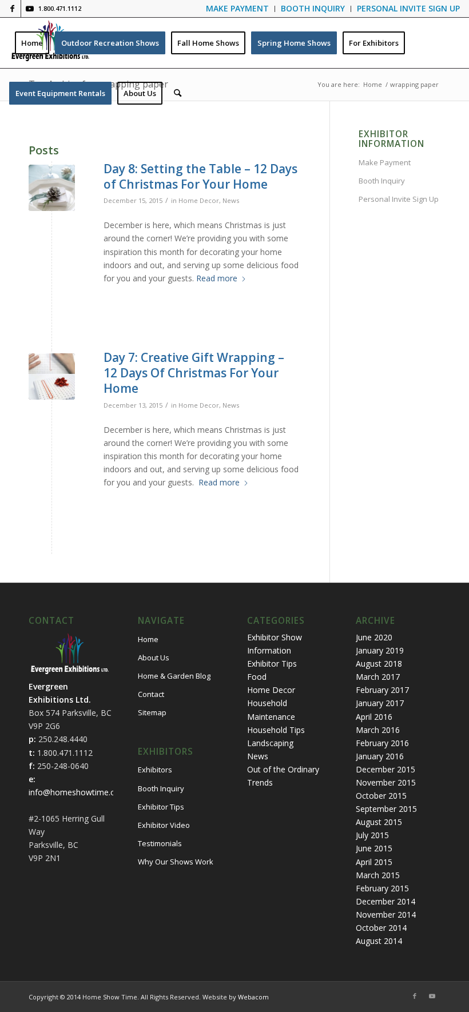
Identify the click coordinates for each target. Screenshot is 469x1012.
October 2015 (381, 795)
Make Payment (385, 162)
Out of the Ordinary (283, 769)
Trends (260, 782)
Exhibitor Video (164, 825)
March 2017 (378, 676)
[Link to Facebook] (12, 8)
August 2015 (379, 821)
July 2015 (372, 835)
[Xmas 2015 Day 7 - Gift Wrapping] (52, 376)
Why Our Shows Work (175, 861)
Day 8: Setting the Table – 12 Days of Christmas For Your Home (200, 176)
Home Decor (198, 200)
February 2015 (382, 888)
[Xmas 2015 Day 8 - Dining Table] (52, 188)
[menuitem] (237, 9)
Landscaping (270, 743)
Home (148, 639)
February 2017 (382, 689)
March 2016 (378, 729)
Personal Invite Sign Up (399, 199)
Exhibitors (155, 769)
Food (257, 676)
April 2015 (374, 861)
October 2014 (381, 927)
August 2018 (379, 663)
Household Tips (276, 729)
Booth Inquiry (382, 181)
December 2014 (385, 901)
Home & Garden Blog (174, 676)
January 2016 (380, 756)
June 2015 (374, 848)
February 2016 (382, 743)
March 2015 (378, 875)
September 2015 (386, 808)
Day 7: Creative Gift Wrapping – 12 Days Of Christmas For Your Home (194, 373)
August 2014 (379, 940)
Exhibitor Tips (161, 807)
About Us (153, 657)
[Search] (177, 93)
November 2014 (386, 914)
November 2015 (386, 782)
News (230, 200)
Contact (151, 694)
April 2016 (374, 716)
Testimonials (160, 843)
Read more (216, 278)
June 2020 (374, 637)
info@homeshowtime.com (78, 792)
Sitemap (152, 712)
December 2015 (385, 769)
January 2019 (380, 650)
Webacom (253, 997)
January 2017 (380, 703)
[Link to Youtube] (29, 8)
